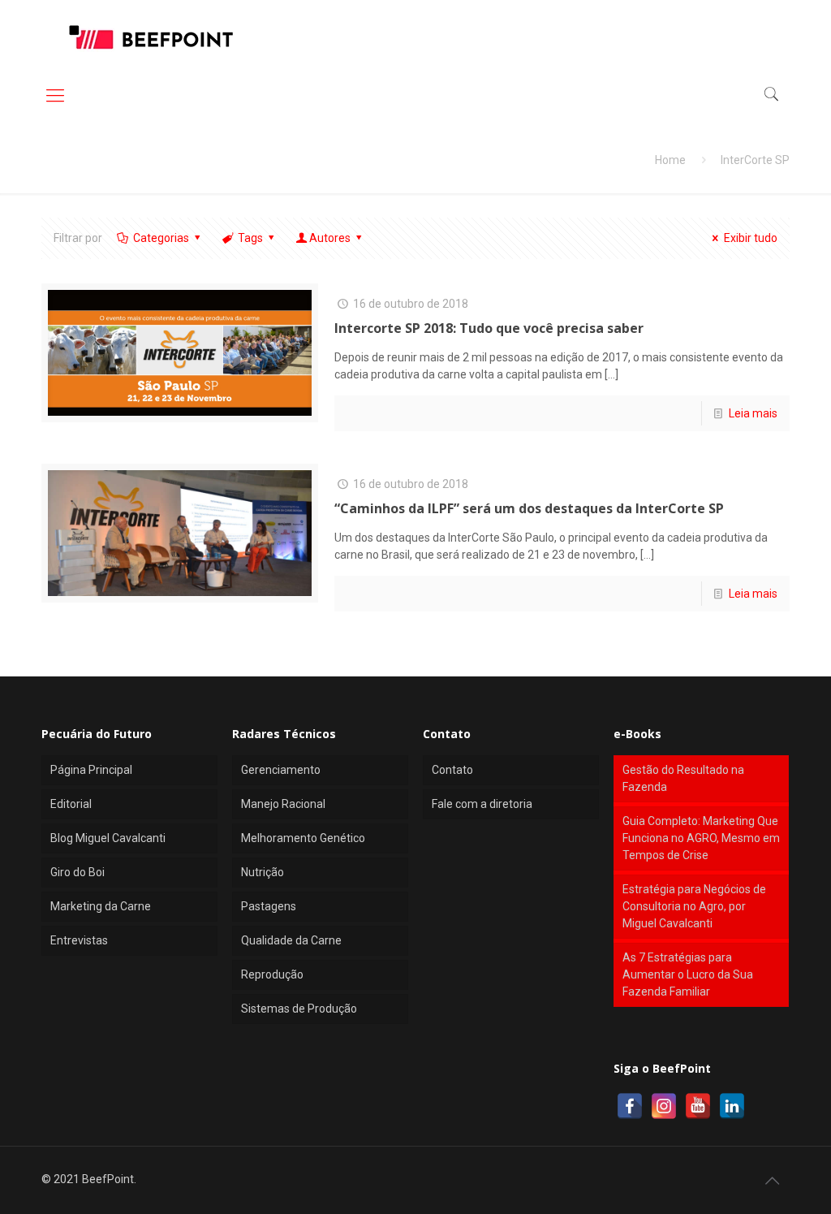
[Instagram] (664, 1106)
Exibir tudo (750, 237)
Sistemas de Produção (299, 1008)
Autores (330, 237)
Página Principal (91, 769)
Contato (452, 769)
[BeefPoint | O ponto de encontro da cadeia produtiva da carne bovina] (150, 36)
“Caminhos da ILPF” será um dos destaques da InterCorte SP (529, 508)
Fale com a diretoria (482, 803)
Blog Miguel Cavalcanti (108, 838)
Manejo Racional (283, 803)
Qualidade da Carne (291, 940)
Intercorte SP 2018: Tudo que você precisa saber (489, 328)
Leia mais (753, 413)
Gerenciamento (281, 769)
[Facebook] (630, 1106)
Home (670, 159)
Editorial (71, 803)
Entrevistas (79, 940)
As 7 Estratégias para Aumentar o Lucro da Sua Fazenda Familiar (687, 974)
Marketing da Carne (100, 906)
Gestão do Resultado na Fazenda (683, 778)
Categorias (161, 237)
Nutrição (262, 872)
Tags (250, 237)
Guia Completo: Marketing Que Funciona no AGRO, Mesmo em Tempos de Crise (701, 838)
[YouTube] (698, 1106)
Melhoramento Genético (303, 838)
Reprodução (272, 974)
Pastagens (268, 906)
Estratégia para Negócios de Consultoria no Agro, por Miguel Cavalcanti (694, 906)
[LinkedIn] (732, 1106)
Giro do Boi (77, 872)
